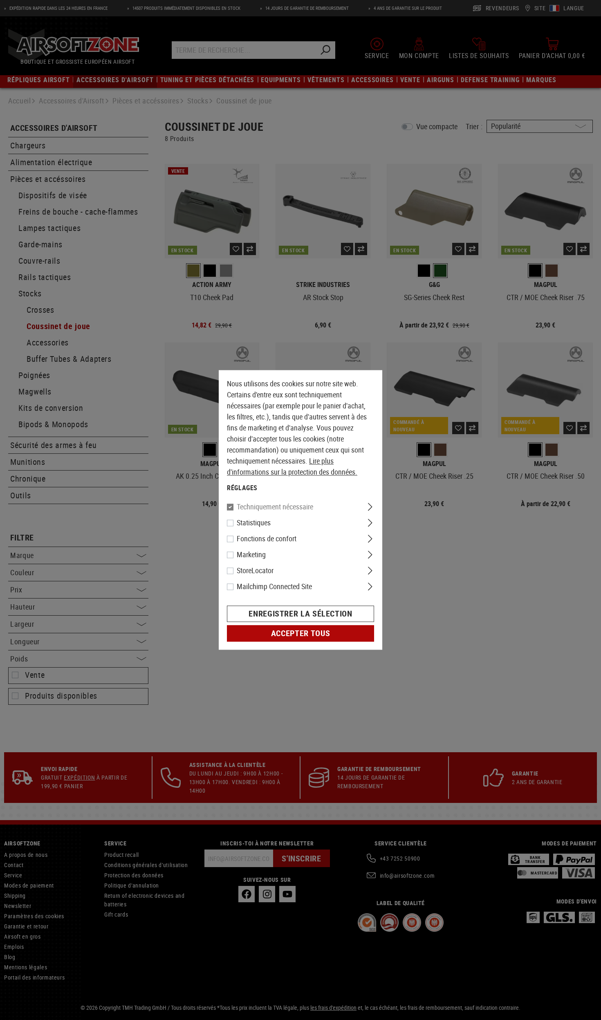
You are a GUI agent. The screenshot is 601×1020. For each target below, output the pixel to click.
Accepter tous (300, 633)
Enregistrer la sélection (300, 613)
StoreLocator (255, 571)
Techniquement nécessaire (275, 507)
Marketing (251, 555)
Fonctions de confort (266, 539)
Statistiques (254, 523)
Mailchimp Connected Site (274, 587)
